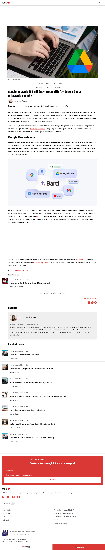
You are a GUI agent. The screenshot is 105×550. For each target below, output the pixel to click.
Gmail (39, 216)
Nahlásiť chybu (89, 298)
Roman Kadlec (14, 358)
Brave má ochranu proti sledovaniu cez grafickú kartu (27, 410)
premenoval (80, 259)
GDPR (56, 520)
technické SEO (7, 541)
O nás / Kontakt (7, 510)
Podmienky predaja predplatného (65, 516)
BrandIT (4, 516)
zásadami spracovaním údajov (23, 475)
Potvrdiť (53, 480)
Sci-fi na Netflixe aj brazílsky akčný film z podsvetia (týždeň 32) (31, 382)
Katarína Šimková (21, 101)
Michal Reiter (15, 386)
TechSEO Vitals (23, 541)
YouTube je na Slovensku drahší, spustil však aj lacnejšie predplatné (32, 424)
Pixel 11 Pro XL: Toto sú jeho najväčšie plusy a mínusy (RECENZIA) (32, 438)
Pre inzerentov (6, 513)
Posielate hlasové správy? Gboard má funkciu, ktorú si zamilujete (31, 369)
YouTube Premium (37, 129)
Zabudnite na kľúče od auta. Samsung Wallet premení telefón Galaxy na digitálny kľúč (38, 396)
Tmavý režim (6, 503)
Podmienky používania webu (63, 513)
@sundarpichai (21, 270)
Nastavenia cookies (60, 523)
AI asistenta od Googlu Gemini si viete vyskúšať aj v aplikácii (30, 283)
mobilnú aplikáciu (41, 262)
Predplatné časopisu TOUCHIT (64, 510)
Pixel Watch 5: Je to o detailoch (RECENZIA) (24, 355)
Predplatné (5, 520)
